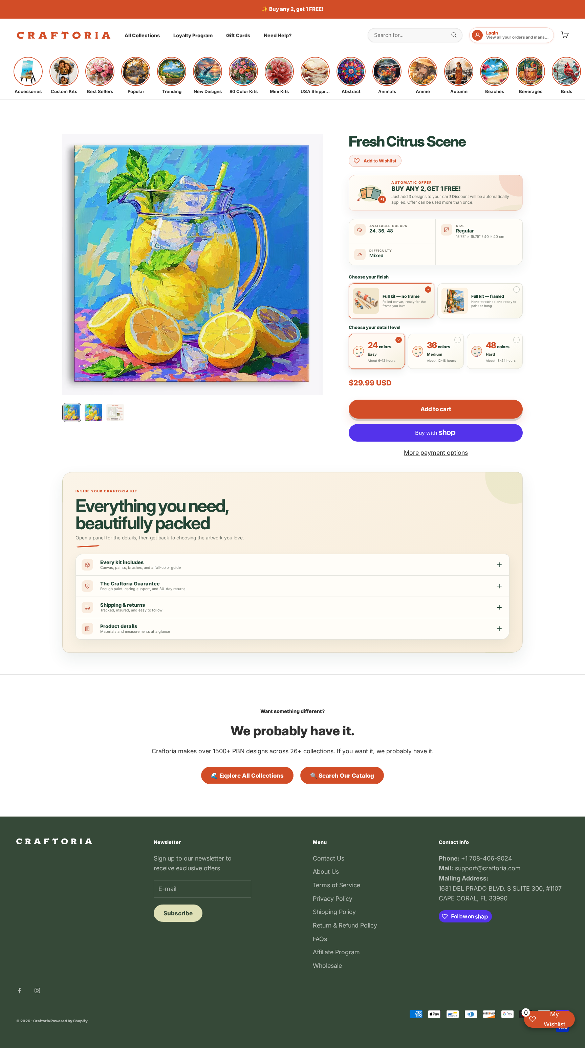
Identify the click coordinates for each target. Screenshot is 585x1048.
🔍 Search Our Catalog (342, 775)
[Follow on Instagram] (37, 990)
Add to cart (435, 409)
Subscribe (178, 913)
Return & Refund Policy (345, 925)
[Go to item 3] (115, 412)
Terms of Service (336, 885)
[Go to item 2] (93, 412)
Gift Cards (238, 35)
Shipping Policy (334, 911)
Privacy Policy (332, 898)
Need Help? (277, 35)
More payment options (436, 452)
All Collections (142, 35)
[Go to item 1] (71, 412)
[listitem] (28, 75)
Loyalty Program (193, 35)
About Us (326, 871)
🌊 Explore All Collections (247, 775)
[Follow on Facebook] (19, 990)
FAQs (320, 938)
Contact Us (328, 858)
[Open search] (454, 35)
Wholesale (327, 965)
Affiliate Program (336, 952)
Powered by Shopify (69, 1021)
